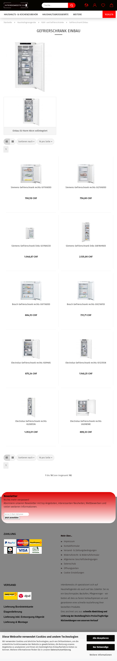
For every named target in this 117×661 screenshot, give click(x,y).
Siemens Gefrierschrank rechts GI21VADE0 (86, 187)
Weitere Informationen (101, 655)
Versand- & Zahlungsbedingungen (80, 550)
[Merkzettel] (103, 5)
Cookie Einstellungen (74, 572)
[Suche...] (72, 5)
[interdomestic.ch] (17, 5)
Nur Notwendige (100, 647)
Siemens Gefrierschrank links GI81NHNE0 (86, 246)
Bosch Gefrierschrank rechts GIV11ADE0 (31, 304)
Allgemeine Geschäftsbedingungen (81, 559)
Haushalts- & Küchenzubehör (21, 14)
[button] (86, 5)
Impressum (69, 541)
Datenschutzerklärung (61, 650)
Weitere (77, 14)
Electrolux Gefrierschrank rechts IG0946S (31, 362)
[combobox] (26, 142)
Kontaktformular (72, 546)
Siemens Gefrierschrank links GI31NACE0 (31, 246)
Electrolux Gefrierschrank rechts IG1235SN (86, 362)
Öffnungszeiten (71, 568)
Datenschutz (70, 563)
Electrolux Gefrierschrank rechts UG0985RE (85, 422)
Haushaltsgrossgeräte (55, 14)
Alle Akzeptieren (101, 638)
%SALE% (109, 14)
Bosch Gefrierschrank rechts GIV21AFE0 (86, 304)
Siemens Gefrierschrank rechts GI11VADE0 (31, 187)
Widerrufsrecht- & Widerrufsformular (81, 555)
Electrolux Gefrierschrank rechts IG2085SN (31, 422)
